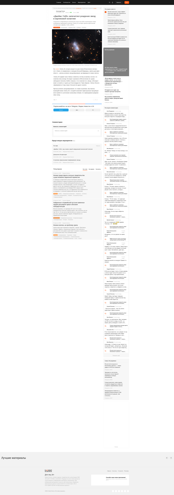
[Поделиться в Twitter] (47, 15)
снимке (57, 69)
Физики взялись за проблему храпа (65, 225)
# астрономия (64, 27)
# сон (76, 238)
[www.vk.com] (116, 491)
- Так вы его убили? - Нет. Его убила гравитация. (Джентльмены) (114, 309)
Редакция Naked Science (68, 151)
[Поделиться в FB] (47, 11)
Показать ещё (116, 355)
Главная (58, 2)
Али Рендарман (110, 111)
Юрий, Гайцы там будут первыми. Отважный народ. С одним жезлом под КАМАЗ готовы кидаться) (115, 298)
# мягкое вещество (75, 236)
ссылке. (95, 8)
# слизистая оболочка (68, 238)
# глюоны (84, 193)
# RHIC (60, 193)
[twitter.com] (113, 491)
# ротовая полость (58, 238)
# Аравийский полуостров (66, 217)
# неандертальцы (58, 219)
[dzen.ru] (122, 491)
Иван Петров (110, 281)
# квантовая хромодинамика (60, 195)
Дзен (77, 110)
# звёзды (79, 27)
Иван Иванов (110, 184)
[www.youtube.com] (119, 491)
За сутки (85, 169)
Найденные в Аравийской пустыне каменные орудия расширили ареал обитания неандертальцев (68, 204)
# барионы (78, 193)
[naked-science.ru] (128, 491)
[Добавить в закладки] (47, 8)
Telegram (61, 110)
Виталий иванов (111, 171)
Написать (119, 2)
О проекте (120, 471)
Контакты (114, 471)
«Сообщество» (79, 8)
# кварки (70, 195)
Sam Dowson (110, 317)
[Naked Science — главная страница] (50, 2)
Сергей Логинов (111, 293)
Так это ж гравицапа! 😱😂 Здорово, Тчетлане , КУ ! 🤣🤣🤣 (114, 223)
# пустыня (70, 219)
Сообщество (66, 2)
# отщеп (65, 219)
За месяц (98, 169)
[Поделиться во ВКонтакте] (47, 22)
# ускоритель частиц (77, 195)
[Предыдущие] (167, 458)
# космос (84, 27)
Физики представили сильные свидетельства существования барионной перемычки (68, 176)
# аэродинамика (62, 235)
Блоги (74, 2)
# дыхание (69, 235)
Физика (55, 193)
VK (93, 110)
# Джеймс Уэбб (72, 27)
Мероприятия (82, 2)
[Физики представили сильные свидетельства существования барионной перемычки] (95, 180)
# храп (80, 238)
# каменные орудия (77, 217)
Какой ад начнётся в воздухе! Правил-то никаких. (115, 261)
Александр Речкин (60, 11)
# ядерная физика (58, 197)
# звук (74, 235)
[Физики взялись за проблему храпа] (95, 230)
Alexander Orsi (110, 329)
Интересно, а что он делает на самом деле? (115, 235)
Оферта (109, 471)
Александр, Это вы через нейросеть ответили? (114, 212)
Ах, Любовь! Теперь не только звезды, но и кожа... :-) (116, 151)
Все (74, 140)
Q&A (89, 2)
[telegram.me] (125, 491)
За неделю (91, 169)
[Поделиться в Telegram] (47, 18)
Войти (126, 2)
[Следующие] (171, 458)
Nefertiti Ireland (110, 220)
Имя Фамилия (110, 148)
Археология (56, 217)
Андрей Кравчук (111, 269)
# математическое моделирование (61, 236)
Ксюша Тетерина (111, 123)
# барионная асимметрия (69, 193)
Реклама (126, 471)
